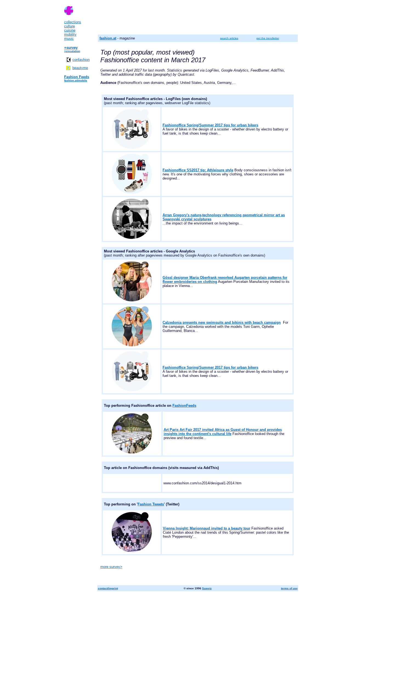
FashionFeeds (184, 405)
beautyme (80, 68)
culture (69, 26)
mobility (70, 34)
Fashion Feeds (76, 77)
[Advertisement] (201, 633)
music (69, 38)
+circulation (72, 51)
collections (72, 22)
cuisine (69, 30)
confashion (81, 60)
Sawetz (207, 588)
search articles (229, 38)
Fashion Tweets (151, 504)
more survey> (111, 567)
